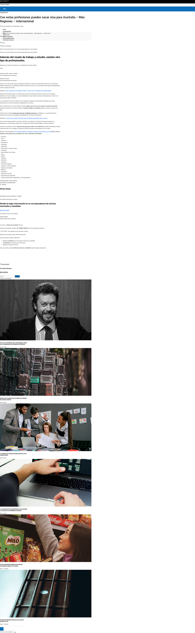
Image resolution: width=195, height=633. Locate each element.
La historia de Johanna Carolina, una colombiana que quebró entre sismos (26, 118)
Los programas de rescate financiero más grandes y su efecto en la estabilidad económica (13, 509)
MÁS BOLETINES (4, 210)
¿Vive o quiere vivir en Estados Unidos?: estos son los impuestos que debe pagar (28, 90)
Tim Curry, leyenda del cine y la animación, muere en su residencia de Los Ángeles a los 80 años (13, 343)
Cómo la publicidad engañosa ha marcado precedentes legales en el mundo (11, 565)
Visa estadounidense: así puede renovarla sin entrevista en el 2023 (33, 131)
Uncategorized (4, 12)
